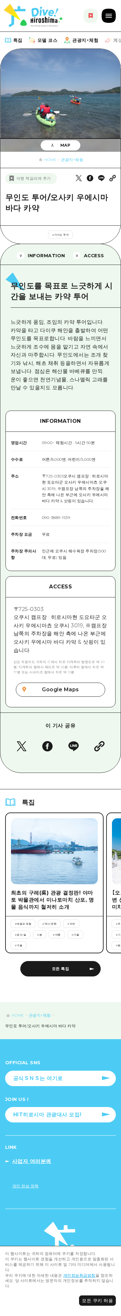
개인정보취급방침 (79, 1275)
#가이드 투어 (60, 234)
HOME (50, 159)
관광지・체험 (72, 159)
